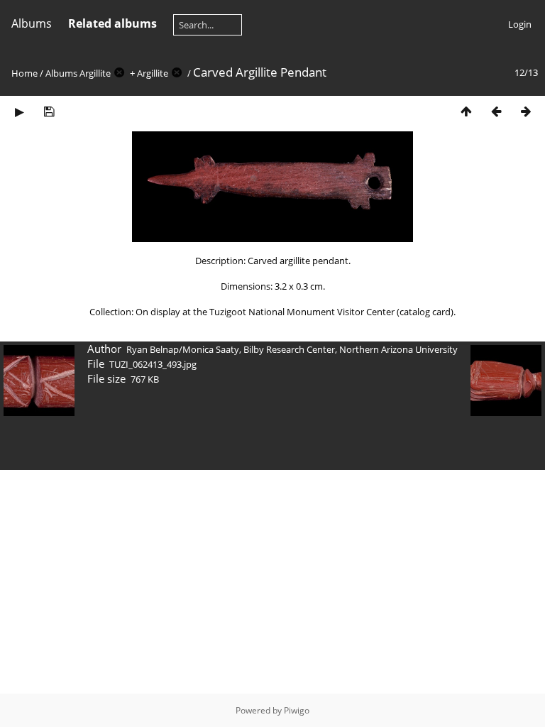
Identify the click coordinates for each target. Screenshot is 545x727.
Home (24, 73)
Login (520, 24)
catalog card (425, 311)
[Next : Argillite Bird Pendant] (526, 111)
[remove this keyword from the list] (119, 73)
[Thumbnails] (466, 111)
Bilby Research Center (289, 349)
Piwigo (296, 710)
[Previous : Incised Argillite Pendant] (496, 111)
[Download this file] (49, 111)
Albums (31, 23)
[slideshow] (19, 111)
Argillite (95, 73)
